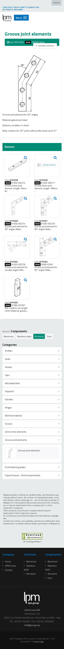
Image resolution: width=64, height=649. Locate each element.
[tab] (32, 350)
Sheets (8, 367)
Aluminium (9, 336)
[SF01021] (46, 206)
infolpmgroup (32, 625)
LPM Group (10, 565)
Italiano (56, 2)
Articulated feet (12, 383)
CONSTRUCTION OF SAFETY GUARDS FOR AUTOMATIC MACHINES (20, 8)
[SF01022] (17, 247)
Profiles (8, 350)
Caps (7, 375)
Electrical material (13, 415)
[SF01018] (17, 165)
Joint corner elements (15, 431)
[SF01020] (17, 206)
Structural (39, 336)
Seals (7, 359)
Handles (9, 399)
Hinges (8, 407)
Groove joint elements (16, 440)
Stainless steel (24, 336)
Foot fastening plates (15, 467)
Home (8, 561)
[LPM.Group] (7, 17)
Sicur (49, 336)
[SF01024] (46, 247)
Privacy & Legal (38, 641)
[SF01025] (17, 288)
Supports (9, 391)
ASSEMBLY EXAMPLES (46, 45)
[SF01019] (46, 165)
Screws (8, 423)
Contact (8, 570)
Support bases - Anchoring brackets (22, 475)
